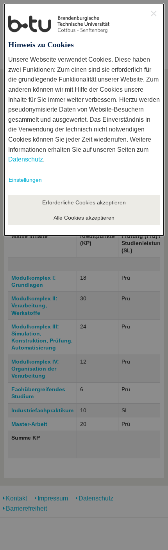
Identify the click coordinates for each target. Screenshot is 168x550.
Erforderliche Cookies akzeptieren (84, 202)
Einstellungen (25, 180)
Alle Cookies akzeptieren (84, 218)
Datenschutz (25, 159)
